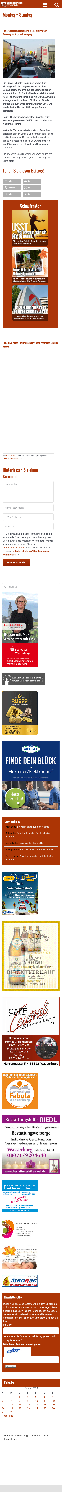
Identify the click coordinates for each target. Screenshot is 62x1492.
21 (11, 1408)
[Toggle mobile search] (56, 4)
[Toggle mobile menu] (45, 4)
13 (3, 1404)
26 (53, 1408)
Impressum (34, 1435)
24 (36, 1408)
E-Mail (7, 1325)
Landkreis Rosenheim (11, 458)
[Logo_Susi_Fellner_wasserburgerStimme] (20, 1182)
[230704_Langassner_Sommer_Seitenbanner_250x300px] (20, 873)
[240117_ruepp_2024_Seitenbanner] (20, 693)
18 (45, 1404)
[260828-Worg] (30, 211)
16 (28, 1404)
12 (53, 1401)
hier (5, 1321)
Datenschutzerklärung (31, 1336)
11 (45, 1401)
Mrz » (12, 1415)
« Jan (4, 1415)
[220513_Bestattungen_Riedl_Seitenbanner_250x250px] (31, 1117)
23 (28, 1408)
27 (3, 1412)
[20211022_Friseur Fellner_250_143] (20, 1220)
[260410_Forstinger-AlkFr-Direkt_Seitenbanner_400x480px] (31, 923)
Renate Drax (11, 456)
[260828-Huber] (30, 249)
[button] (12, 181)
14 (11, 1404)
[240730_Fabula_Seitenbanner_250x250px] (20, 1074)
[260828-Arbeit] (30, 286)
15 (20, 1404)
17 (36, 1404)
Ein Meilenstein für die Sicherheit (33, 826)
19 (53, 1404)
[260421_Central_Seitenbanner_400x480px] (31, 998)
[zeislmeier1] (20, 1276)
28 (11, 1412)
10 (36, 1401)
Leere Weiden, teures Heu (31, 843)
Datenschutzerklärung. (14, 547)
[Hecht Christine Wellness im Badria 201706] (20, 1247)
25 (45, 1408)
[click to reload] (17, 1351)
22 (20, 1408)
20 (3, 1408)
